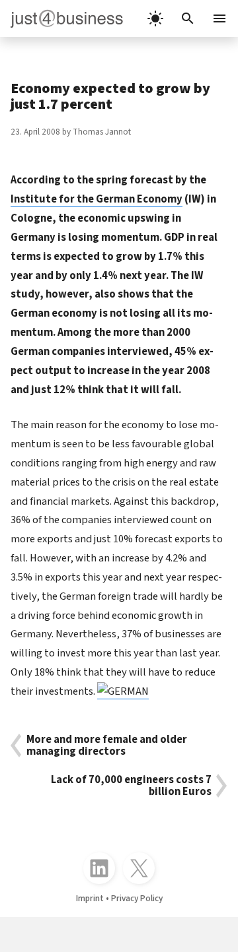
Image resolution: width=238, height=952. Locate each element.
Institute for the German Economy (96, 199)
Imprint (90, 898)
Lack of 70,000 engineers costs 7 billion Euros (131, 786)
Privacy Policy (137, 898)
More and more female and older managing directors (106, 745)
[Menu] (221, 18)
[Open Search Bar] (188, 18)
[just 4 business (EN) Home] (61, 18)
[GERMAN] (123, 691)
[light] (155, 18)
